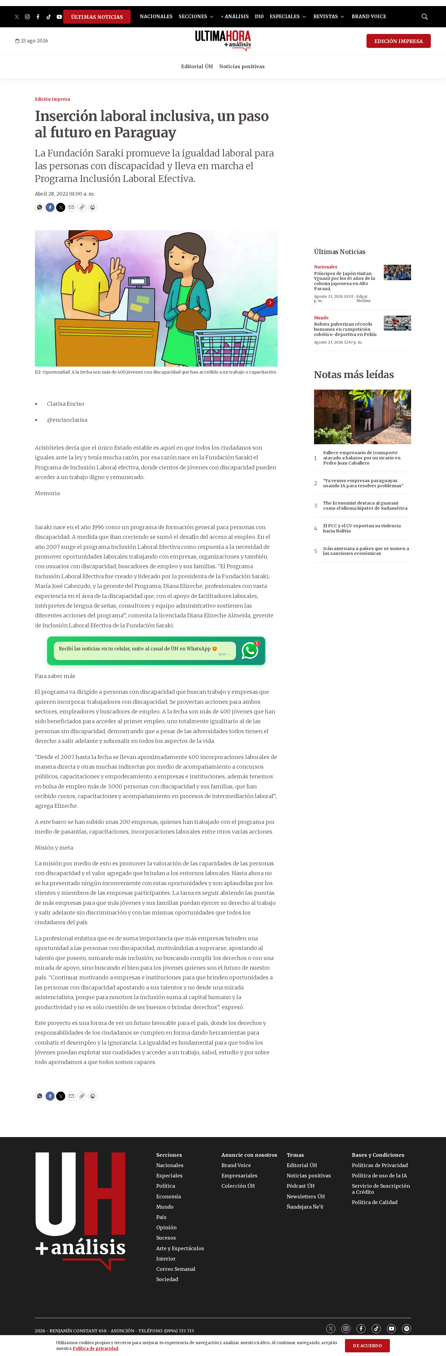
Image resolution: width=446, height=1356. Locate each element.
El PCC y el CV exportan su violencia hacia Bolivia (362, 528)
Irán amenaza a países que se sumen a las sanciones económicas (366, 551)
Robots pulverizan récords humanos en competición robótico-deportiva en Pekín (345, 329)
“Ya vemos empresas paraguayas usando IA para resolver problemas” (363, 483)
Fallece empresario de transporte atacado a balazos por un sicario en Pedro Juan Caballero (361, 457)
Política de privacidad (95, 1348)
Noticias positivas (242, 66)
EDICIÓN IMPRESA (398, 41)
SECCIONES (193, 16)
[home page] (223, 41)
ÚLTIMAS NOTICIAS (97, 17)
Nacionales (325, 267)
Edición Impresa (52, 99)
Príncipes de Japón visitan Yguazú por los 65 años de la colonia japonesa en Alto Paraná (344, 281)
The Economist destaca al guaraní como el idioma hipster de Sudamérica (365, 506)
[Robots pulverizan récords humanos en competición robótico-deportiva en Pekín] (397, 323)
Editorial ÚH (197, 66)
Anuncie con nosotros (249, 1155)
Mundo (321, 318)
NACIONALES (156, 16)
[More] (211, 16)
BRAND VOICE (369, 16)
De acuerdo (367, 1345)
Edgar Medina (363, 298)
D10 (259, 16)
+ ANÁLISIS (235, 16)
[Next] (270, 302)
